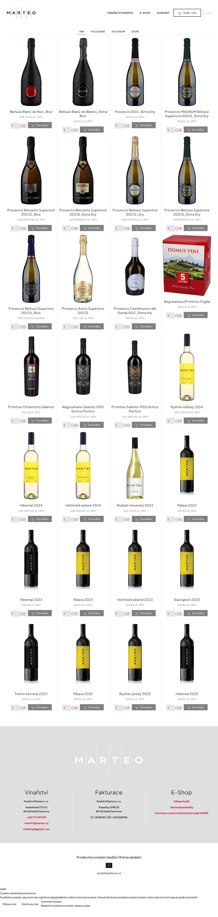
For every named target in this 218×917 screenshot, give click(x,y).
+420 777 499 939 (36, 817)
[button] (109, 865)
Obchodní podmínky (181, 807)
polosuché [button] (118, 31)
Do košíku (42, 125)
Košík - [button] (189, 12)
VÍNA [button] (81, 31)
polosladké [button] (98, 31)
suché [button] (135, 31)
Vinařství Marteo (120, 12)
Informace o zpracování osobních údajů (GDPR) (181, 813)
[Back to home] (21, 12)
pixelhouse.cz (113, 873)
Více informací (207, 904)
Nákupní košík (181, 801)
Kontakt (163, 12)
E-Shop (145, 12)
